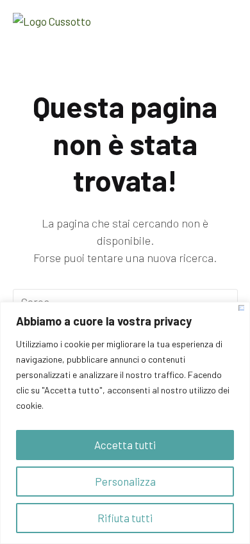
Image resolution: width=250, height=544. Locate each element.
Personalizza (125, 481)
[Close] (241, 308)
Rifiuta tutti (125, 517)
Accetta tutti (125, 444)
